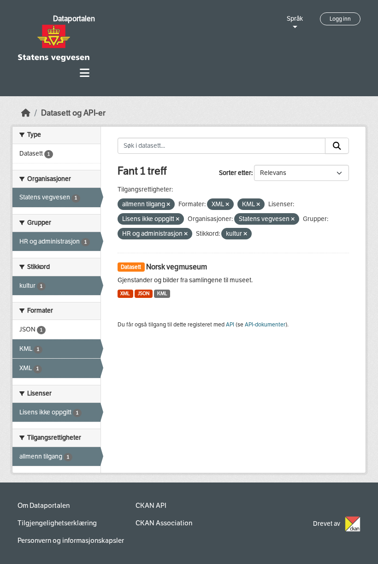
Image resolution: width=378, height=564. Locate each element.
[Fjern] (168, 205)
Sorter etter (235, 173)
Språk (295, 19)
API (230, 324)
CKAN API (151, 505)
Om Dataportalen (44, 505)
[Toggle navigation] (84, 73)
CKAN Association (164, 523)
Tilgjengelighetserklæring (57, 523)
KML (162, 294)
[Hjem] (25, 113)
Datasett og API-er (73, 113)
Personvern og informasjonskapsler (71, 540)
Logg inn (340, 19)
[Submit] (337, 146)
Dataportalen (74, 18)
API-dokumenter (265, 324)
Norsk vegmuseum (176, 266)
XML (125, 294)
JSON (143, 294)
